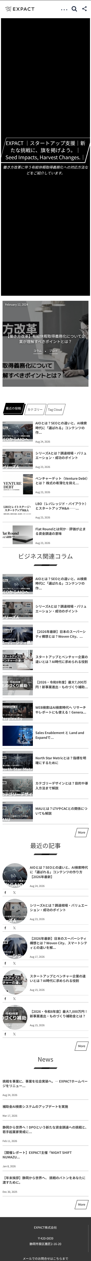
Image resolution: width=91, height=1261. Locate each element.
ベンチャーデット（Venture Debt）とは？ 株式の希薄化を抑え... (61, 480)
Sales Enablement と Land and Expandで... (59, 735)
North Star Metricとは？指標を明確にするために (60, 760)
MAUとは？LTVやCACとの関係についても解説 (61, 810)
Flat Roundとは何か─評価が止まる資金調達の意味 (60, 531)
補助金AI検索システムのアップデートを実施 (35, 1106)
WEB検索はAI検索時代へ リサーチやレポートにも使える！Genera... (60, 709)
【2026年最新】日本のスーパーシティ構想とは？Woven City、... (60, 633)
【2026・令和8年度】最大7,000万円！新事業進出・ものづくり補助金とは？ (59, 1013)
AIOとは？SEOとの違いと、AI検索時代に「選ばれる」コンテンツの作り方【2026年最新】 (59, 872)
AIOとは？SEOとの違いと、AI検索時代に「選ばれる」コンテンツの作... (61, 427)
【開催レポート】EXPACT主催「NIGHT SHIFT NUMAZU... (37, 1154)
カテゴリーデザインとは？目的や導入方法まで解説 (61, 785)
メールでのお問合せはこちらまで (45, 1258)
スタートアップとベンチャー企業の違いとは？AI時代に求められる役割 (61, 659)
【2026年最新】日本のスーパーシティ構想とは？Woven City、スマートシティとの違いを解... (58, 943)
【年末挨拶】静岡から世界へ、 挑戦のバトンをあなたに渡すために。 (44, 1180)
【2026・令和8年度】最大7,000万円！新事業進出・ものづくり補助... (61, 684)
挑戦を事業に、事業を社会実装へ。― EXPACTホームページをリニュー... (45, 1083)
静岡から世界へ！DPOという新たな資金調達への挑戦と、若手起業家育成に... (45, 1129)
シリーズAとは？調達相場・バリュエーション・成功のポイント (61, 455)
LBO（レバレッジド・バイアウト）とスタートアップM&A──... (61, 506)
